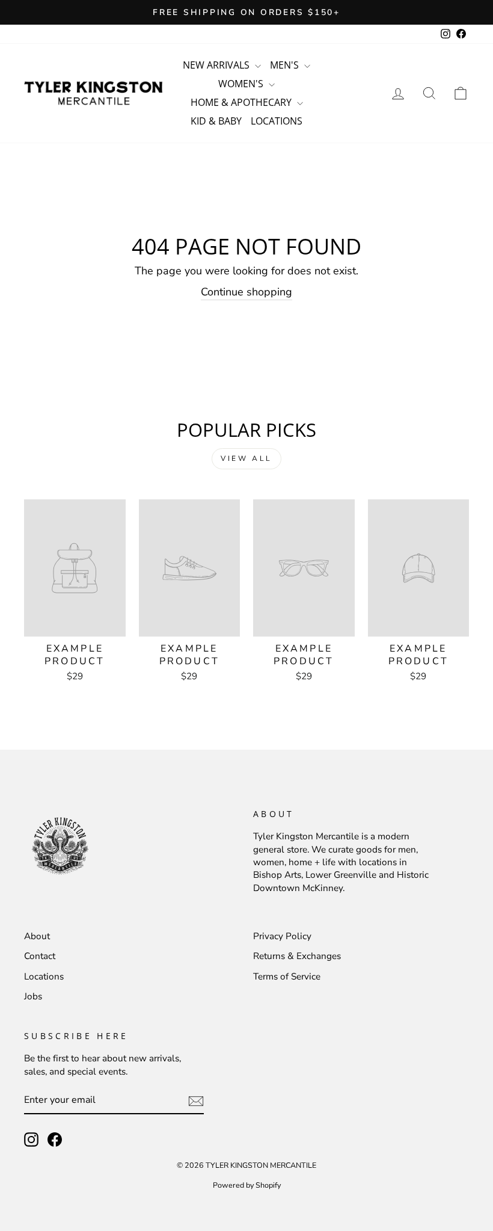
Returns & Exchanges (297, 956)
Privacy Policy (282, 936)
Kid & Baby (216, 121)
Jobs (33, 996)
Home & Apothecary (242, 102)
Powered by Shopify (247, 1185)
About (37, 936)
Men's (285, 65)
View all (246, 458)
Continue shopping (246, 292)
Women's (242, 83)
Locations (276, 121)
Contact (39, 956)
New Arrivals (217, 65)
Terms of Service (286, 976)
